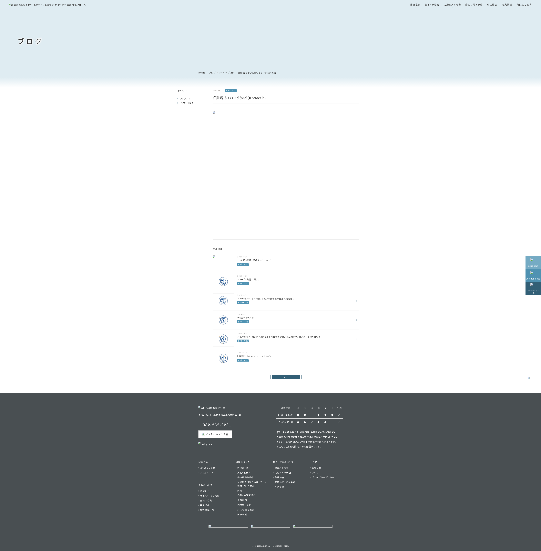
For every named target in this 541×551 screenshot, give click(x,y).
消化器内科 (243, 467)
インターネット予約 (217, 434)
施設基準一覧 (207, 509)
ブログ (315, 472)
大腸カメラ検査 (452, 4)
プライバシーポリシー (323, 477)
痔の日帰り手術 (245, 477)
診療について (243, 462)
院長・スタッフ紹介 (210, 495)
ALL (286, 377)
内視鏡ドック (244, 504)
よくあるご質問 (208, 467)
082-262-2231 (217, 424)
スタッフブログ (186, 98)
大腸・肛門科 (244, 472)
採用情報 (205, 505)
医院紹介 (205, 490)
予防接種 (279, 486)
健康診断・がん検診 (285, 482)
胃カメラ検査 (432, 4)
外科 (239, 490)
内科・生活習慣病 (246, 495)
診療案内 (415, 4)
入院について (207, 472)
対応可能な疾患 (245, 509)
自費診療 (242, 500)
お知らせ (316, 467)
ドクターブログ (186, 102)
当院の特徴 (206, 500)
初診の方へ (204, 462)
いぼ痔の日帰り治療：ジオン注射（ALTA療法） (252, 483)
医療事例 (242, 514)
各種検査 (279, 477)
